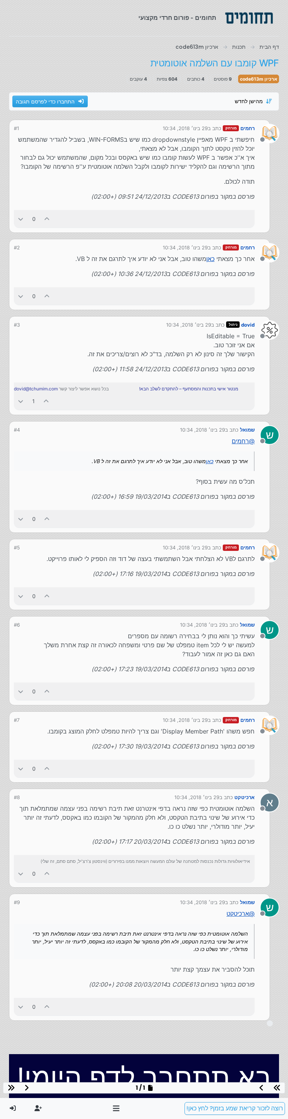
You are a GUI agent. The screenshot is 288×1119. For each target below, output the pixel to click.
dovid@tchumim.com (36, 389)
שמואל (247, 430)
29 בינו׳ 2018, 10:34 (185, 128)
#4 (17, 430)
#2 (17, 247)
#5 (17, 547)
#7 (17, 720)
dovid (248, 325)
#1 (16, 128)
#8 (17, 797)
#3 (17, 325)
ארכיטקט (244, 797)
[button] (116, 1108)
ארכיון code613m (258, 79)
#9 (17, 902)
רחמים (247, 128)
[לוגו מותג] (249, 18)
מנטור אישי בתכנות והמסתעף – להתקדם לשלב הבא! (188, 389)
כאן (210, 258)
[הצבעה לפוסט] (47, 219)
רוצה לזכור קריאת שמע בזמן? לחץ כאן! (234, 1108)
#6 (17, 625)
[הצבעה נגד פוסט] (20, 219)
